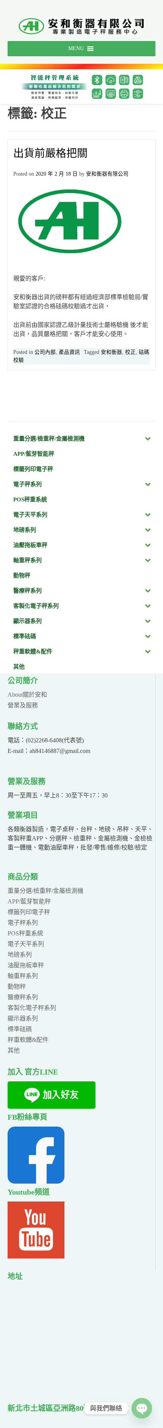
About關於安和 (27, 694)
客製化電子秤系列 (32, 1008)
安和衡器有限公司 (107, 174)
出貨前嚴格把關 (50, 153)
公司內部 (45, 352)
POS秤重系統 (25, 933)
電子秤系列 (23, 922)
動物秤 (17, 986)
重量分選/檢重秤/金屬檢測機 (45, 891)
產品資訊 (69, 352)
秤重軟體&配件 (28, 1040)
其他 (14, 1050)
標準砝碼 (20, 1029)
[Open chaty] (142, 1408)
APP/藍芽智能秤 (29, 901)
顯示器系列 (23, 1018)
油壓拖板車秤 (26, 965)
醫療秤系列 (23, 997)
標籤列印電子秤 (29, 912)
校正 (130, 352)
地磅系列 (20, 954)
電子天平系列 (26, 944)
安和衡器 (111, 352)
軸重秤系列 (23, 976)
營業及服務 (23, 705)
